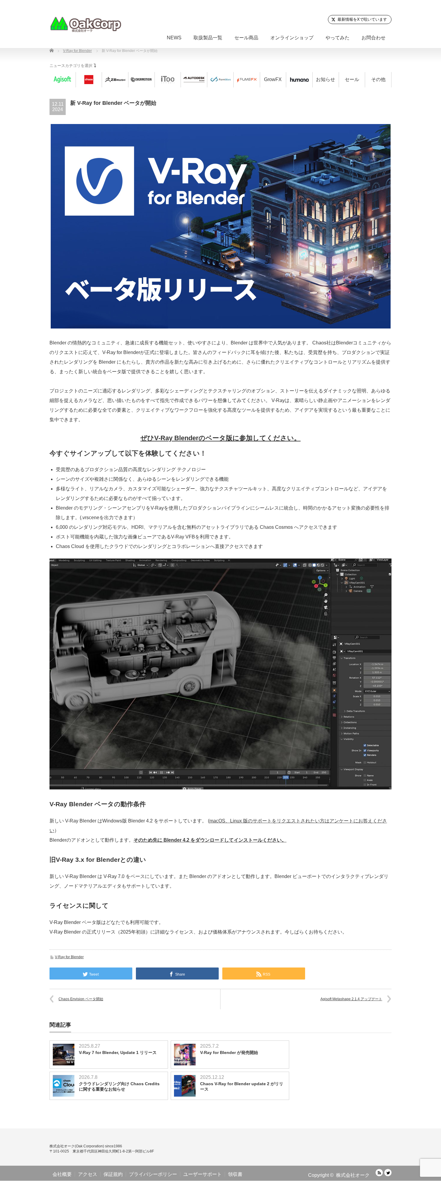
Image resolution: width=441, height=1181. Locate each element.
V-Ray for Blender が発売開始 (229, 1052)
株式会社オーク (353, 1175)
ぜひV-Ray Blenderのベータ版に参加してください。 (220, 438)
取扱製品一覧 (208, 37)
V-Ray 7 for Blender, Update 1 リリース (118, 1052)
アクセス (87, 1174)
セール (352, 79)
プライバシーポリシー (153, 1174)
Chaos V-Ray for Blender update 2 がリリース (241, 1086)
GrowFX (273, 79)
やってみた (338, 37)
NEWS (174, 37)
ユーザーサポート (202, 1174)
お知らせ (325, 79)
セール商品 (246, 37)
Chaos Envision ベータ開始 (80, 999)
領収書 (235, 1174)
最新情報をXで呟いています (362, 19)
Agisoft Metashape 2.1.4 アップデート (351, 999)
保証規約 (113, 1174)
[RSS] (379, 1172)
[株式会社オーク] (86, 24)
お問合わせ (374, 37)
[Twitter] (388, 1172)
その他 (378, 79)
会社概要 (62, 1174)
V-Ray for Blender (69, 957)
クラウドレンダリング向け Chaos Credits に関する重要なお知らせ (119, 1086)
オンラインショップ (292, 37)
